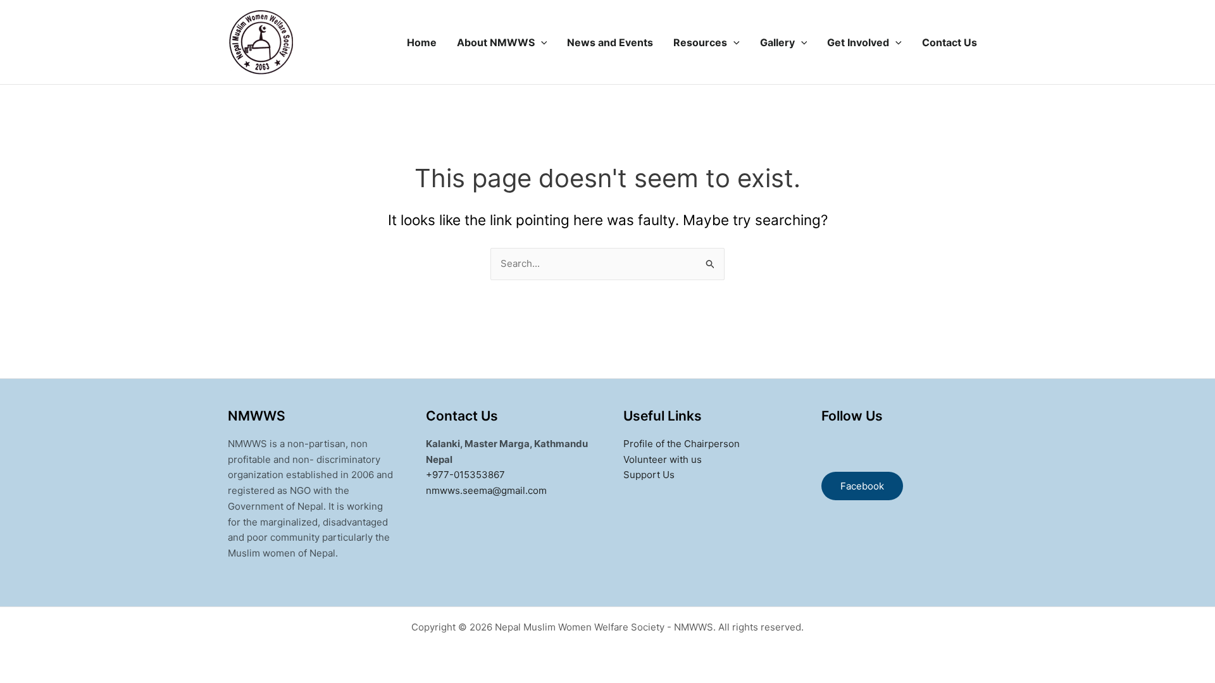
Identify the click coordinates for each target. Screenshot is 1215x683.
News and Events (610, 42)
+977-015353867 (465, 475)
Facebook (862, 486)
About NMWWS (496, 42)
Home (422, 42)
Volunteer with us (662, 459)
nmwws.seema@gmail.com (486, 490)
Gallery (777, 42)
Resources (700, 42)
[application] (541, 42)
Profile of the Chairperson (681, 444)
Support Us (649, 475)
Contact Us (949, 42)
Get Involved (858, 42)
